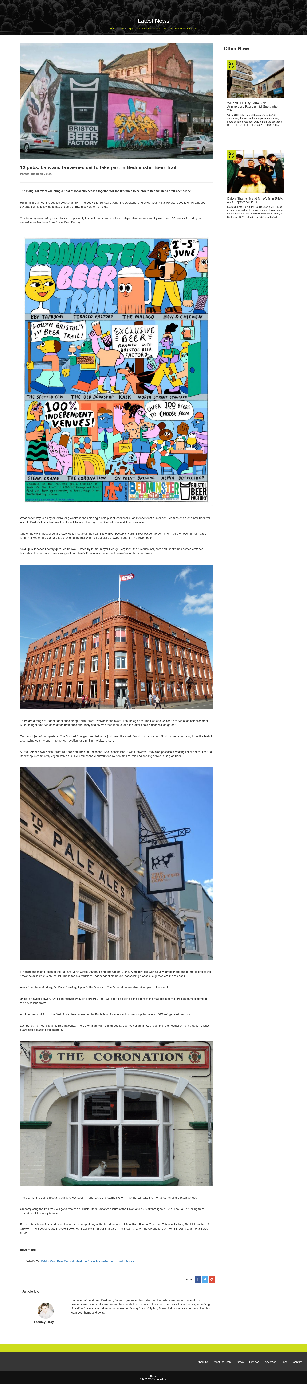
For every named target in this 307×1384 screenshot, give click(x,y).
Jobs (284, 1362)
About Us (203, 1362)
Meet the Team (223, 1362)
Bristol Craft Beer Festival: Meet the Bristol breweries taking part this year (88, 1261)
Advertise (270, 1362)
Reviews (254, 1362)
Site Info (153, 1375)
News (240, 1362)
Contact (297, 1362)
